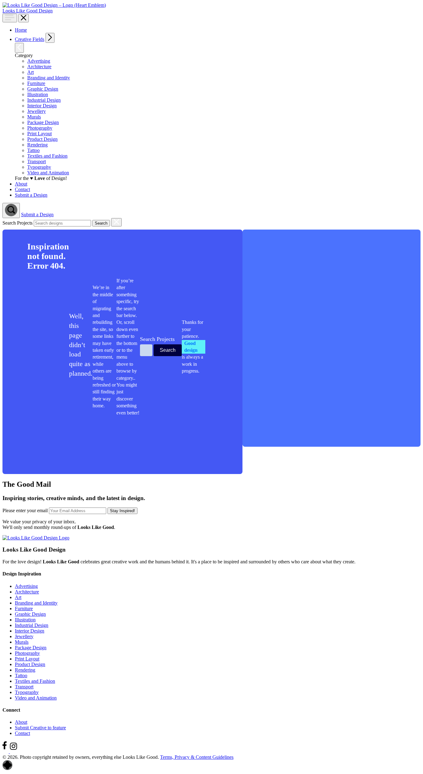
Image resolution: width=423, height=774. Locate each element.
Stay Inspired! (122, 510)
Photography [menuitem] (39, 128)
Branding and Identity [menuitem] (48, 77)
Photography (27, 653)
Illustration (25, 619)
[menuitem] (216, 38)
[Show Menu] (9, 18)
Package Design (30, 647)
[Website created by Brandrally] (7, 768)
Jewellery (24, 636)
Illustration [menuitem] (37, 94)
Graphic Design (30, 614)
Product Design (30, 664)
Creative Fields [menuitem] (29, 39)
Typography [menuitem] (39, 167)
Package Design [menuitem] (43, 122)
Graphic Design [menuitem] (42, 89)
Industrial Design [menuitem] (44, 100)
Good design (191, 347)
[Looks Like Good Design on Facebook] (6, 751)
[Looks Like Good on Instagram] (15, 751)
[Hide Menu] (23, 18)
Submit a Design (37, 214)
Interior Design (29, 630)
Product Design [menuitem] (42, 139)
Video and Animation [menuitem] (48, 172)
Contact (22, 733)
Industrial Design (31, 625)
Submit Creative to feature (40, 727)
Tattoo (21, 675)
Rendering (25, 670)
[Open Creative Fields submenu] (50, 38)
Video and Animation (36, 697)
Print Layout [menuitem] (39, 133)
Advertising (26, 586)
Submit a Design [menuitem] (31, 195)
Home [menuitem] (21, 30)
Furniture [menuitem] (36, 83)
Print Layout (27, 658)
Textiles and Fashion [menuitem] (47, 156)
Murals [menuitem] (34, 116)
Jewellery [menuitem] (36, 111)
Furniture (24, 608)
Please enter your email (25, 510)
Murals (21, 642)
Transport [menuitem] (36, 161)
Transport (24, 686)
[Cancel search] (116, 222)
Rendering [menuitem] (37, 144)
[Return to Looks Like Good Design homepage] (35, 537)
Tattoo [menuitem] (33, 150)
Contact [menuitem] (22, 189)
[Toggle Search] (11, 210)
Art (18, 597)
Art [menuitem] (30, 72)
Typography (27, 692)
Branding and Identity (36, 603)
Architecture (27, 591)
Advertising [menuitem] (38, 61)
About (21, 722)
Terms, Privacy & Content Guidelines (196, 757)
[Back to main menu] (19, 48)
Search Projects (17, 223)
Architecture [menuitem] (39, 66)
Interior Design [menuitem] (42, 105)
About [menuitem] (21, 183)
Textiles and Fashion (35, 681)
